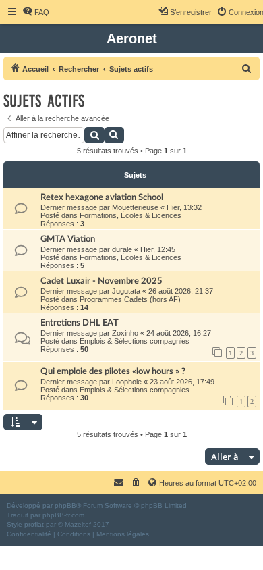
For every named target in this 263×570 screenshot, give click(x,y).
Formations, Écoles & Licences (130, 215)
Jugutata (126, 291)
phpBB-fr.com (63, 515)
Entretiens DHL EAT (79, 323)
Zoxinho (125, 333)
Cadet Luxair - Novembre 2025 (101, 281)
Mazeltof (78, 524)
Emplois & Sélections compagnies (134, 341)
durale (122, 249)
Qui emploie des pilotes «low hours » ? (112, 371)
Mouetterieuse (135, 207)
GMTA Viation (67, 239)
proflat (34, 524)
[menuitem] (35, 12)
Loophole (127, 382)
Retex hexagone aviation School (101, 197)
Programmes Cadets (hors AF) (130, 299)
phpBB (65, 505)
